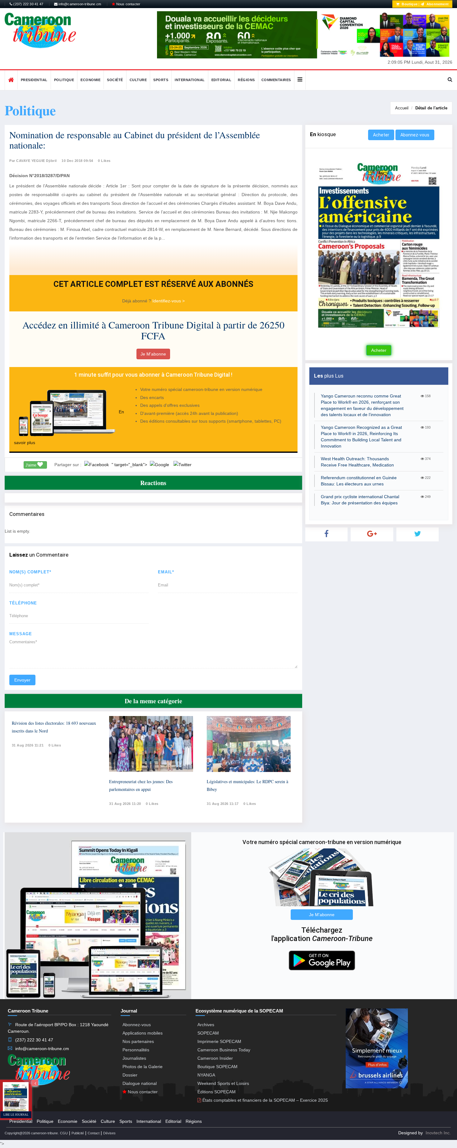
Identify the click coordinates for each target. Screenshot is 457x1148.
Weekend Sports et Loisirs (223, 1083)
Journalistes (134, 1058)
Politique (64, 80)
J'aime (31, 465)
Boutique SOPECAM (217, 1066)
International (190, 80)
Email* (166, 572)
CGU (64, 1133)
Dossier (129, 1074)
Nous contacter (127, 4)
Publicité (78, 1133)
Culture (138, 80)
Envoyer (22, 679)
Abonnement (437, 4)
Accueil (402, 108)
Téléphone (23, 603)
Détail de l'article (431, 108)
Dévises (109, 1133)
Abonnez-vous (414, 134)
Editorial (221, 80)
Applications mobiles (142, 1033)
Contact (93, 1133)
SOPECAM (208, 1033)
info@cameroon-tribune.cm (79, 4)
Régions (246, 80)
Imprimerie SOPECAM (219, 1041)
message (20, 633)
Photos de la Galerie (142, 1066)
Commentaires (276, 80)
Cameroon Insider (215, 1058)
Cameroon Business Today (223, 1049)
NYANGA (206, 1074)
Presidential (34, 80)
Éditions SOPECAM (216, 1091)
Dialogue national (139, 1083)
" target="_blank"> (130, 464)
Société (115, 80)
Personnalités (135, 1049)
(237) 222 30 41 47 (27, 4)
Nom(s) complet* (30, 572)
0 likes (54, 745)
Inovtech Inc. (438, 1132)
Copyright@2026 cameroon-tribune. (32, 1133)
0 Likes (104, 161)
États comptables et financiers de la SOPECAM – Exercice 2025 (264, 1100)
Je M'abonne (153, 353)
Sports (160, 80)
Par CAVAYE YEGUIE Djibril (33, 161)
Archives (205, 1024)
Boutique (409, 4)
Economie (90, 80)
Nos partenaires (138, 1041)
